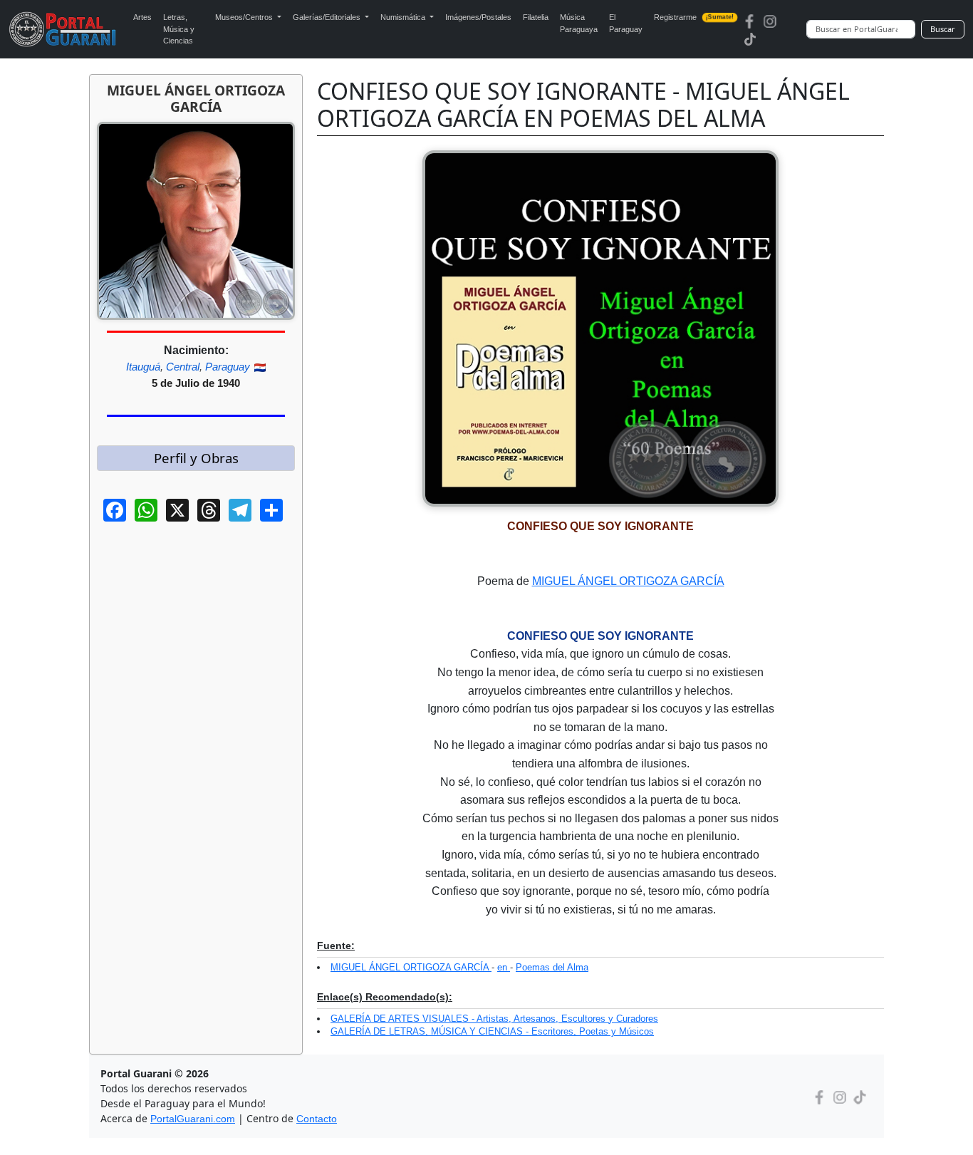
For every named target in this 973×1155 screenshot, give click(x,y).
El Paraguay (625, 23)
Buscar (942, 29)
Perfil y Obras (196, 458)
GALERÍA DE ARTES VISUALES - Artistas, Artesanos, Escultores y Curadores (494, 1018)
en (503, 967)
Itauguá (143, 367)
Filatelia (535, 17)
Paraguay (227, 367)
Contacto (316, 1118)
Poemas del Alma (552, 967)
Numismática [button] (403, 17)
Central (182, 367)
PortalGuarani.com (192, 1118)
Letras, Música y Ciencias (178, 29)
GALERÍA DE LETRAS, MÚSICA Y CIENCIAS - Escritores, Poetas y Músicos (492, 1031)
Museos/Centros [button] (245, 17)
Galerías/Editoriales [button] (328, 17)
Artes (142, 17)
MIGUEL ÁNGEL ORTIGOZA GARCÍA (628, 581)
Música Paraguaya (579, 23)
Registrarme (694, 17)
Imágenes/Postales (478, 17)
